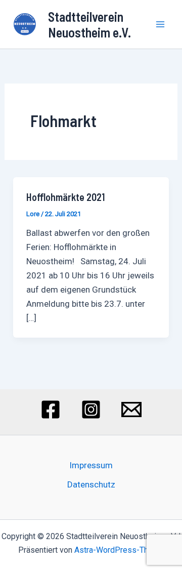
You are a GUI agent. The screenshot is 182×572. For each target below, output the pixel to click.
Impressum (91, 465)
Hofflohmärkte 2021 (65, 197)
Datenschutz (91, 484)
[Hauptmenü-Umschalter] (160, 24)
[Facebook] (50, 409)
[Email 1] (131, 409)
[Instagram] (91, 409)
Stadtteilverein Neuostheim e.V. (89, 24)
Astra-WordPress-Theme (119, 550)
